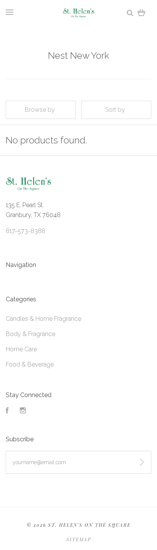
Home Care (21, 349)
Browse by (40, 109)
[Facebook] (7, 411)
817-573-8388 (25, 231)
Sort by (115, 109)
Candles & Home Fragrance (43, 318)
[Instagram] (23, 411)
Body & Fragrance (30, 334)
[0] (142, 12)
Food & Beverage (30, 364)
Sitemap (78, 539)
